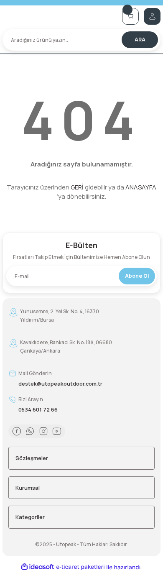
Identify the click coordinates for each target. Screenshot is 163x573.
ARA (140, 39)
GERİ (77, 187)
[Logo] (60, 16)
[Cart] (130, 16)
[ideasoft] (37, 567)
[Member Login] (152, 16)
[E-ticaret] (80, 567)
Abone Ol (137, 275)
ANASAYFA (140, 187)
